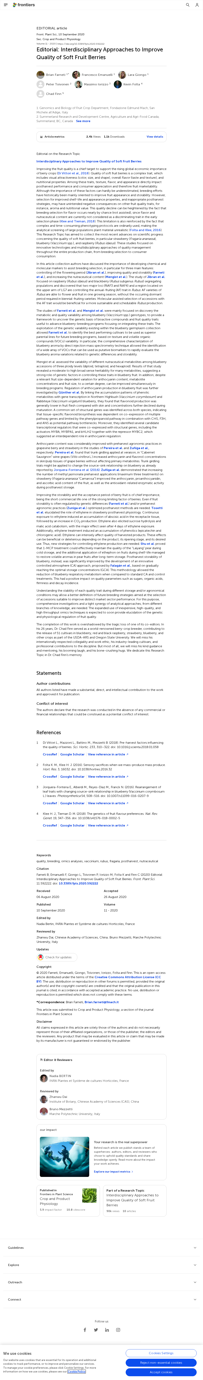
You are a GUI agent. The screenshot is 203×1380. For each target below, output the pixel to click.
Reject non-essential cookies (161, 1363)
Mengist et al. (115, 277)
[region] (101, 1362)
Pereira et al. (113, 448)
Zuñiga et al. (139, 448)
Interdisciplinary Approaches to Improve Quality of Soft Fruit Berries (89, 161)
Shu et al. (148, 544)
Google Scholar (72, 754)
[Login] (197, 5)
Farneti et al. (66, 310)
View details (155, 136)
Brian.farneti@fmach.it (102, 1002)
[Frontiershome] (24, 5)
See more (83, 121)
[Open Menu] (5, 5)
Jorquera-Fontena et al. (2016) (77, 470)
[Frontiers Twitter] (96, 1330)
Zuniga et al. (76, 508)
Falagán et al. (120, 565)
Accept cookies (161, 1372)
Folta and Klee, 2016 (145, 230)
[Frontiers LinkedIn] (107, 1330)
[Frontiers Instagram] (118, 1330)
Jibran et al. (96, 272)
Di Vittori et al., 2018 (73, 173)
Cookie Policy (76, 1371)
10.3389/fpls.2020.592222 (78, 883)
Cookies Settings (161, 1353)
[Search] (187, 5)
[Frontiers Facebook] (84, 1330)
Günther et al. (69, 392)
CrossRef (50, 754)
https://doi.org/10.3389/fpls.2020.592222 (80, 43)
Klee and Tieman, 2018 (77, 221)
